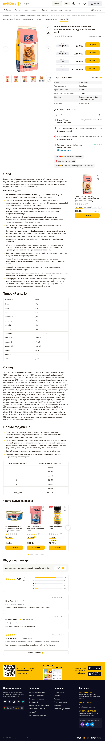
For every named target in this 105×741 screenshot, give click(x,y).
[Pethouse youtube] (5, 701)
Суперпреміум (84, 103)
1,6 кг (94, 207)
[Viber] (82, 724)
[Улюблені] (84, 3)
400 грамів (87, 207)
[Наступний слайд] (48, 49)
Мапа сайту (33, 712)
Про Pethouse (59, 692)
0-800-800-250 (85, 692)
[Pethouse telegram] (19, 701)
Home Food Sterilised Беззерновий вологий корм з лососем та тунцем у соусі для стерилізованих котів (13, 529)
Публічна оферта (35, 702)
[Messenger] (87, 724)
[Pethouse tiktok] (23, 701)
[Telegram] (92, 724)
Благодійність (59, 705)
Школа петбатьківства (37, 715)
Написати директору (62, 709)
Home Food (83, 86)
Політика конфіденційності (39, 705)
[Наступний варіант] (100, 207)
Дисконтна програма (37, 692)
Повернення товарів (36, 699)
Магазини (57, 696)
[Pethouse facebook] (9, 701)
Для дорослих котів (86, 97)
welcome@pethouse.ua (89, 711)
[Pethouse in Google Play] (94, 668)
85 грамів (9, 537)
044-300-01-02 (85, 703)
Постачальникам (60, 702)
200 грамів (79, 207)
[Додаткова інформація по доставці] (75, 110)
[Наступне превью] (49, 79)
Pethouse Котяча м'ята (55, 528)
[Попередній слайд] (5, 49)
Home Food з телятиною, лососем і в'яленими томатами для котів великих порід (87, 199)
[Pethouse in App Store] (94, 673)
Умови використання (37, 709)
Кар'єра (57, 699)
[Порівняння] (79, 3)
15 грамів (52, 537)
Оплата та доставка (36, 696)
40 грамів (31, 537)
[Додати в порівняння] (48, 33)
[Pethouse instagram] (14, 701)
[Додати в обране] (48, 27)
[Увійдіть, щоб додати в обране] (21, 507)
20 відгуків (68, 36)
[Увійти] (73, 3)
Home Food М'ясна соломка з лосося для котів (35, 529)
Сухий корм (83, 82)
